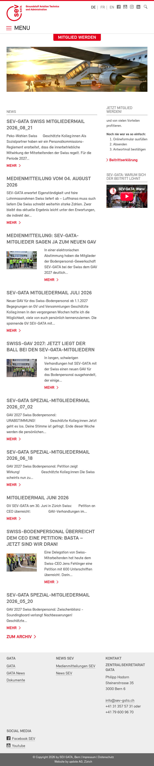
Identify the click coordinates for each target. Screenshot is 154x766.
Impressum (89, 757)
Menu (21, 28)
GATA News (16, 673)
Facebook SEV (23, 739)
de (93, 7)
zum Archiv (19, 637)
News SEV (64, 673)
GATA (11, 666)
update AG (76, 761)
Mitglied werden (77, 37)
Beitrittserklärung (123, 160)
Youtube (18, 746)
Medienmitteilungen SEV (75, 666)
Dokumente (16, 680)
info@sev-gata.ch (120, 701)
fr (102, 7)
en (112, 7)
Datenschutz (106, 757)
